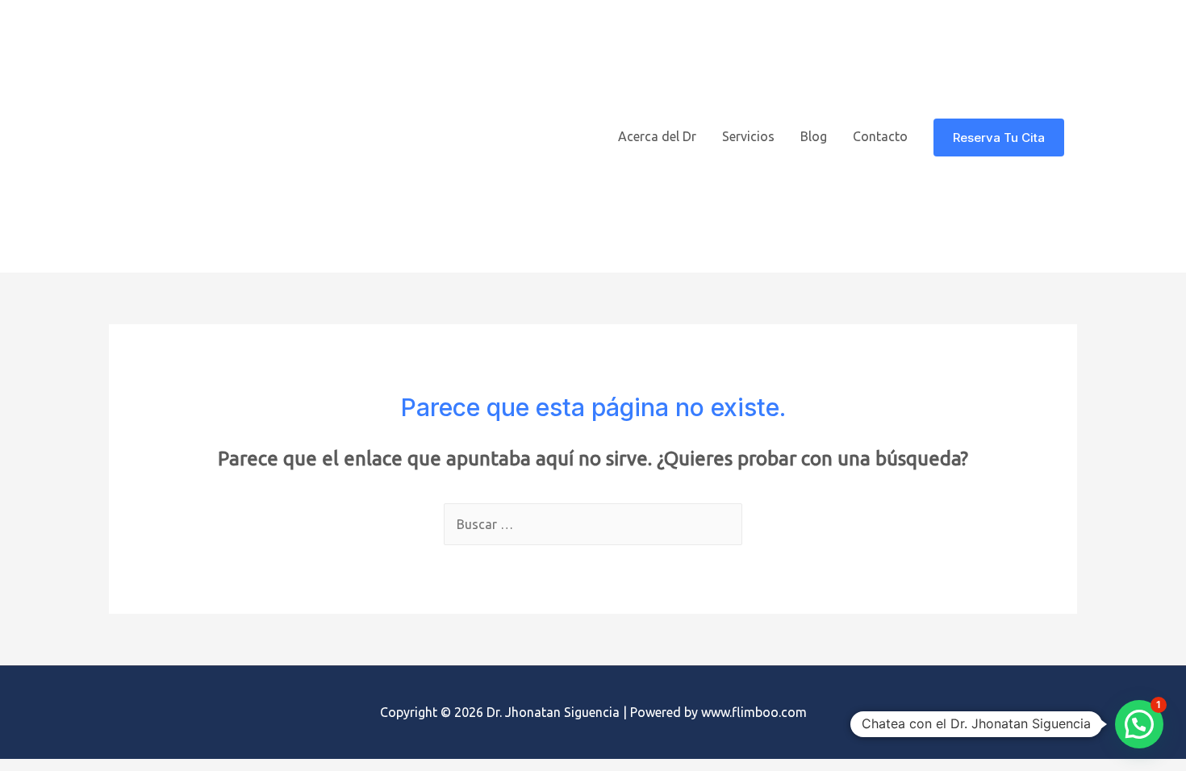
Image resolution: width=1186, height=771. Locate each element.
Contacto (880, 136)
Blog (813, 136)
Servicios (748, 136)
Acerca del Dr (657, 136)
